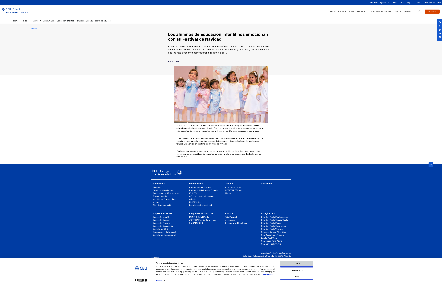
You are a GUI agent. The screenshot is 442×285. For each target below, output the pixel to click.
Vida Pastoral (231, 217)
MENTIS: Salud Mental (199, 217)
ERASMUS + (195, 202)
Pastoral (229, 213)
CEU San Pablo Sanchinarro (273, 226)
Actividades (230, 220)
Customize (295, 270)
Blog (25, 21)
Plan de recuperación (162, 205)
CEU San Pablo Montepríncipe (274, 217)
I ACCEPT (297, 264)
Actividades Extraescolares (164, 199)
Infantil (35, 21)
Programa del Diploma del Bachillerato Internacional (164, 233)
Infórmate (432, 11)
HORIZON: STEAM (233, 190)
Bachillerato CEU (160, 229)
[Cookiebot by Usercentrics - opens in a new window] (141, 280)
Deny (297, 277)
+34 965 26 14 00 (433, 2)
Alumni (156, 202)
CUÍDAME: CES (196, 223)
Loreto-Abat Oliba (269, 238)
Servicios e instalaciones (163, 190)
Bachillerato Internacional (200, 205)
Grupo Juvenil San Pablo (236, 223)
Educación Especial (161, 220)
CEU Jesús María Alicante (272, 235)
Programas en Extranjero (200, 187)
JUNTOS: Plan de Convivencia (202, 220)
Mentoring (229, 193)
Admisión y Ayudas (378, 2)
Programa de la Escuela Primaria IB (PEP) (203, 191)
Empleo (410, 2)
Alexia (394, 2)
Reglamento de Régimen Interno (167, 193)
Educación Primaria (161, 223)
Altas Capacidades (233, 187)
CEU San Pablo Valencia (272, 229)
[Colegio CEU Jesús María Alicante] (15, 12)
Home (16, 21)
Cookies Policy (267, 274)
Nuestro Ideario (160, 196)
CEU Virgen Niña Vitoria (271, 241)
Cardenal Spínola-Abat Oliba (273, 232)
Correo (419, 2)
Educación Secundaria (163, 226)
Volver (34, 28)
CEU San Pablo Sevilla (271, 244)
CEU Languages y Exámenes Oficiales (201, 197)
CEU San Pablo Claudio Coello (274, 220)
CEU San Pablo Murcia (271, 223)
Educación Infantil (161, 217)
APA (402, 2)
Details (159, 280)
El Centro (157, 187)
